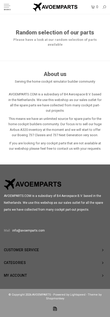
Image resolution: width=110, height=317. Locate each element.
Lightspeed (77, 294)
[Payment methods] (55, 309)
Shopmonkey (55, 298)
